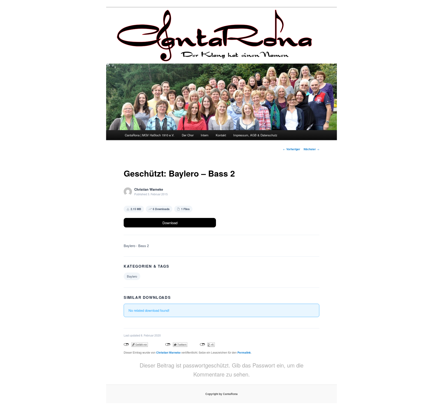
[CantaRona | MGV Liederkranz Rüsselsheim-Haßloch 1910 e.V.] (215, 57)
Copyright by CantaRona (221, 394)
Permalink (244, 352)
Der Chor (188, 135)
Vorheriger (291, 149)
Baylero (132, 276)
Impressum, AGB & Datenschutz (255, 135)
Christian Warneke (168, 352)
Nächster (311, 149)
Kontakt (221, 135)
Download (169, 222)
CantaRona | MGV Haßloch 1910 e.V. (149, 135)
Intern (204, 135)
